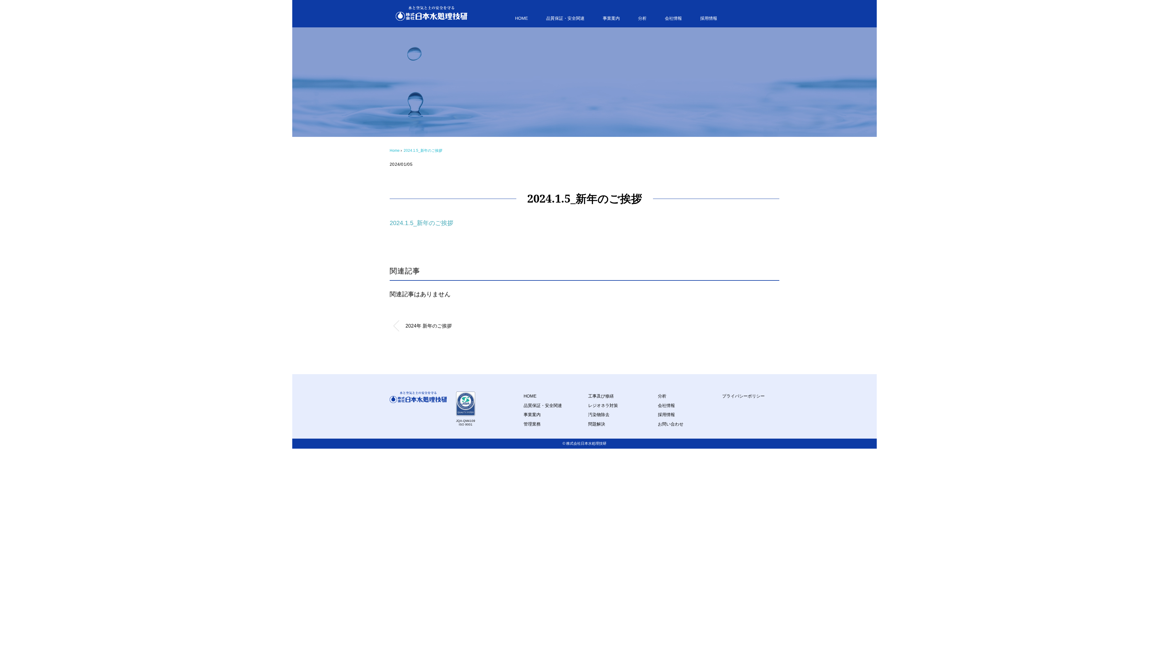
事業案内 (611, 18)
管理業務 (532, 424)
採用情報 (708, 18)
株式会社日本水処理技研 (586, 443)
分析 (642, 18)
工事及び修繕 (601, 396)
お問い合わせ (670, 424)
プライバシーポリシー (743, 396)
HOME (521, 18)
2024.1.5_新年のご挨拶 (423, 150)
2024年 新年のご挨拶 (428, 325)
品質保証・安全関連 (565, 18)
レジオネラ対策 (603, 405)
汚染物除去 (598, 414)
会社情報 (673, 18)
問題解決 (596, 424)
